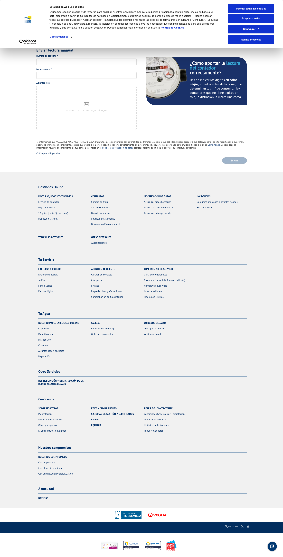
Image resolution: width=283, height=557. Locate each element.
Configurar (249, 29)
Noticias (43, 498)
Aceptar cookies (251, 18)
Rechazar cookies (251, 39)
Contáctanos (214, 144)
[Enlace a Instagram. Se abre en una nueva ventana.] (248, 526)
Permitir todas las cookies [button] (251, 8)
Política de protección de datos (117, 147)
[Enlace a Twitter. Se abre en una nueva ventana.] (242, 526)
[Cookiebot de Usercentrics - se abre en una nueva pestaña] (27, 42)
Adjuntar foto (43, 82)
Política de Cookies (172, 27)
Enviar (234, 160)
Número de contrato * (47, 55)
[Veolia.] (157, 515)
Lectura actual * (44, 69)
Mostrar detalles (58, 36)
